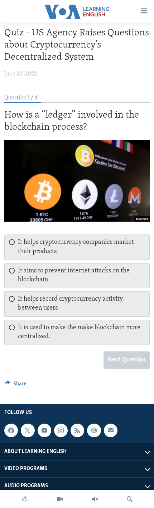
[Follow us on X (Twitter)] (27, 430)
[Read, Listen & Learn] (25, 499)
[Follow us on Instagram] (61, 430)
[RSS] (77, 430)
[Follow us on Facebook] (11, 430)
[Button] (15, 385)
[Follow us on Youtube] (44, 430)
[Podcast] (94, 430)
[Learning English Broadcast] (95, 499)
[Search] (129, 499)
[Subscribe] (110, 430)
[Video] (60, 499)
